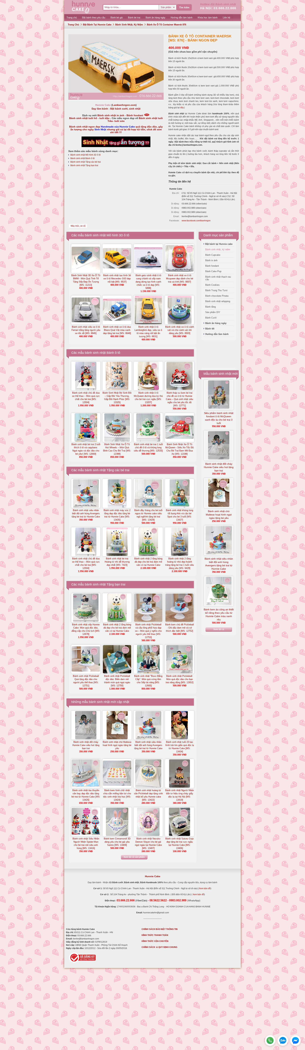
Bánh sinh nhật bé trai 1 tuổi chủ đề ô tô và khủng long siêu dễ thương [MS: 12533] (148, 447)
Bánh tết (209, 328)
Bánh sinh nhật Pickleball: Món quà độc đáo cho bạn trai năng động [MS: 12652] (179, 679)
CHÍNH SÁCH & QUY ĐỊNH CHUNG (159, 947)
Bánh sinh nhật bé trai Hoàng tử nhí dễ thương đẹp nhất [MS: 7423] (117, 561)
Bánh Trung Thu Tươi (216, 290)
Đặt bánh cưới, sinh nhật (125, 108)
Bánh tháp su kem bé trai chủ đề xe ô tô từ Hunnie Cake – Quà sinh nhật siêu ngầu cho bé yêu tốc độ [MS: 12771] (179, 399)
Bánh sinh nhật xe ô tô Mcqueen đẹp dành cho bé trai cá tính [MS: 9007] (179, 278)
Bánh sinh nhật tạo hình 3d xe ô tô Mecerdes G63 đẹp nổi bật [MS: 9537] (117, 278)
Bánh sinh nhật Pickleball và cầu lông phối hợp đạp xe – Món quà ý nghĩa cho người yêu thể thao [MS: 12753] (148, 631)
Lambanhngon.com (124, 105)
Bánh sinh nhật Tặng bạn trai (84, 165)
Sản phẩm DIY (212, 312)
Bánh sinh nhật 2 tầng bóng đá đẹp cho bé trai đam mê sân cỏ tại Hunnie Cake (148, 561)
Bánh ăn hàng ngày (215, 323)
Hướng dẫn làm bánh (217, 334)
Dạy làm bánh (100, 108)
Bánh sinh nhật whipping (217, 301)
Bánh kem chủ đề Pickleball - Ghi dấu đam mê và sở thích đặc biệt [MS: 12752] (179, 627)
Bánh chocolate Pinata (216, 296)
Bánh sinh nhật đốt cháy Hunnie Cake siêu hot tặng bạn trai (85, 745)
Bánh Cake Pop (213, 271)
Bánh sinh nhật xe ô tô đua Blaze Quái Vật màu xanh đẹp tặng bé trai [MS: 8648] (117, 330)
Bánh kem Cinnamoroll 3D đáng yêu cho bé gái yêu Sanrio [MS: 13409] (117, 841)
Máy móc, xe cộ (78, 226)
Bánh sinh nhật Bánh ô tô (82, 158)
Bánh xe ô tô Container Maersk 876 (166, 24)
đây (182, 107)
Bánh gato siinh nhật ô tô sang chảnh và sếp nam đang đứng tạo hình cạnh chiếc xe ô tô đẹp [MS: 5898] (148, 281)
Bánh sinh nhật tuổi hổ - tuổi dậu (89, 118)
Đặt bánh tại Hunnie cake (97, 24)
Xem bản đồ (205, 888)
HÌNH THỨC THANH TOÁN (155, 935)
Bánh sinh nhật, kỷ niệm (129, 24)
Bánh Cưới (211, 317)
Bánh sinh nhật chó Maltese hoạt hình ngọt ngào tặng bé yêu (117, 745)
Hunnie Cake (152, 876)
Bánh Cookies (212, 285)
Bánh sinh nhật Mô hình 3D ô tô (85, 155)
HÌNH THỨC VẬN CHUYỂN (155, 941)
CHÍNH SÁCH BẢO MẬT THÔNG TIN (160, 929)
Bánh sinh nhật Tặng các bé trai (85, 162)
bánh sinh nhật (99, 702)
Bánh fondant (135, 115)
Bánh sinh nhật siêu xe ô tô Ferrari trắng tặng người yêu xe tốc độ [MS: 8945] (85, 330)
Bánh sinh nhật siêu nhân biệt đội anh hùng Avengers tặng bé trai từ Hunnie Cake (86, 513)
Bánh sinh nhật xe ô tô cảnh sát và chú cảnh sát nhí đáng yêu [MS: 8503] (179, 330)
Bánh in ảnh (211, 260)
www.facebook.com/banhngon (196, 220)
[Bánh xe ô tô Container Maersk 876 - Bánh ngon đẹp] (116, 99)
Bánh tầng (210, 306)
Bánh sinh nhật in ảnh (110, 115)
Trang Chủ (73, 24)
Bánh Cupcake (212, 255)
